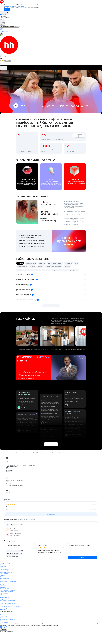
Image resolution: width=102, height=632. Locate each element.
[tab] (3, 67)
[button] (1, 28)
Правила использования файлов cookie (29, 7)
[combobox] (3, 629)
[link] (2, 25)
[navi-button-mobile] (1, 33)
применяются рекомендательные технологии (29, 623)
